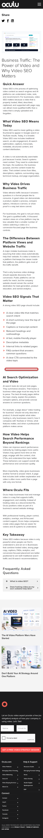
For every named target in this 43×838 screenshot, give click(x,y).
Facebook (5, 810)
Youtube (5, 814)
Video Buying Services (9, 782)
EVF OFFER (5, 829)
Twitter (4, 806)
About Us (5, 786)
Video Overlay (28, 778)
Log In (4, 802)
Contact (4, 798)
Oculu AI (5, 778)
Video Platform (6, 766)
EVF (25, 789)
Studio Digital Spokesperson (28, 784)
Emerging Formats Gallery (32, 770)
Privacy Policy (19, 827)
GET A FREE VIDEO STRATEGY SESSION (20, 750)
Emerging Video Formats (10, 770)
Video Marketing (7, 774)
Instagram (5, 818)
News (25, 774)
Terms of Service (32, 827)
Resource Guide (29, 766)
